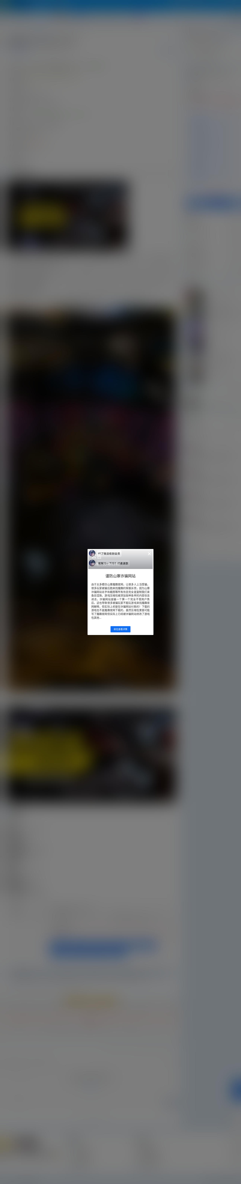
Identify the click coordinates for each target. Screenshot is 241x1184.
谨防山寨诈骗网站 (120, 576)
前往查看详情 (120, 629)
